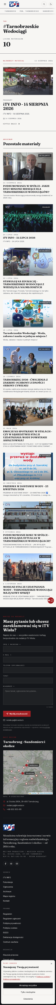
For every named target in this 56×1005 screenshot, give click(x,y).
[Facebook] (5, 863)
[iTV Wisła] (9, 827)
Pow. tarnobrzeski (29, 11)
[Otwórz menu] (5, 4)
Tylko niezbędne (28, 992)
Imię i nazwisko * (12, 644)
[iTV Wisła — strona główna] (14, 4)
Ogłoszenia (8, 887)
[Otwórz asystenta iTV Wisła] (51, 600)
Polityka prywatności (12, 923)
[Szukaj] (44, 4)
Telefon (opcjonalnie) (14, 665)
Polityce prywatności (11, 979)
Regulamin (7, 914)
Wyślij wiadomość (18, 713)
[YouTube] (11, 863)
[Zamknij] (51, 963)
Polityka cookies (10, 928)
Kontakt (6, 901)
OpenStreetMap (46, 793)
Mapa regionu (9, 896)
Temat (5, 676)
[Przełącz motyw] (51, 4)
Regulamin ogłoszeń (12, 918)
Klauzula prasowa (10, 955)
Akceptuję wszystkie (28, 985)
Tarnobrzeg (10, 11)
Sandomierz (48, 11)
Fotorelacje (8, 882)
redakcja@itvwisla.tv (15, 720)
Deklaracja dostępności (13, 937)
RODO (5, 932)
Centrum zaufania (10, 942)
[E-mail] (17, 863)
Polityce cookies (43, 977)
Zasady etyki (8, 959)
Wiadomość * (8, 686)
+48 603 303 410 (14, 809)
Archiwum (7, 891)
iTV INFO (7, 877)
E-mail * (7, 655)
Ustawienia (28, 999)
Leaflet (34, 793)
